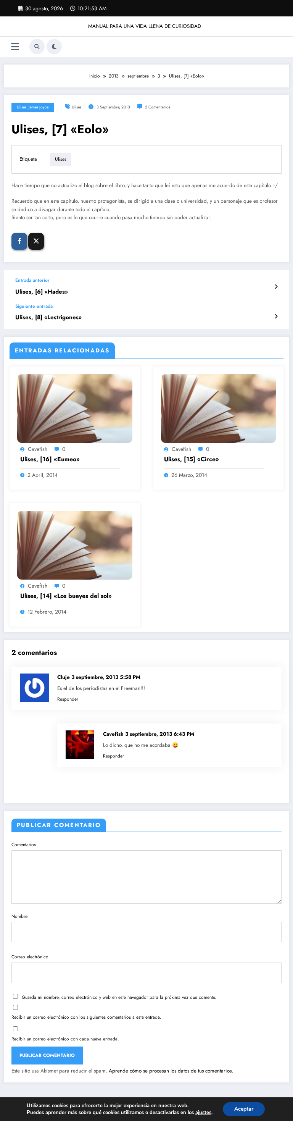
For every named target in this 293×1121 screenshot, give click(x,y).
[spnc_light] (54, 46)
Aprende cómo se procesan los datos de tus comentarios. (171, 1070)
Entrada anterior (32, 280)
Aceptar (243, 1109)
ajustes (203, 1112)
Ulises (76, 107)
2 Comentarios (157, 107)
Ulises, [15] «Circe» (191, 459)
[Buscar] (37, 46)
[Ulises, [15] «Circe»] (218, 408)
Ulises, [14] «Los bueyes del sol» (66, 596)
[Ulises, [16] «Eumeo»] (74, 408)
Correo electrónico (29, 956)
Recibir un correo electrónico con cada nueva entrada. (65, 1038)
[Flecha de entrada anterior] (276, 286)
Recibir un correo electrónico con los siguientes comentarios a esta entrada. (86, 1017)
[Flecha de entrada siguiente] (276, 316)
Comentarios (23, 844)
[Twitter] (36, 241)
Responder (67, 699)
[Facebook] (19, 241)
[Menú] (15, 47)
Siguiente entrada (34, 306)
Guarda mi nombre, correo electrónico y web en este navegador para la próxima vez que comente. (119, 997)
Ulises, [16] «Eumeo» (50, 459)
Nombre (19, 916)
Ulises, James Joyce (32, 107)
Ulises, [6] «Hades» (41, 292)
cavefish (37, 449)
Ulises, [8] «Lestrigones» (48, 317)
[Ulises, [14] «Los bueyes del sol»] (74, 544)
